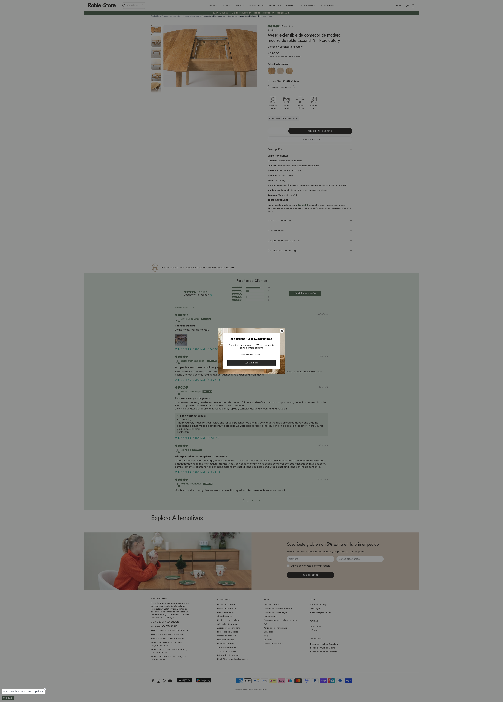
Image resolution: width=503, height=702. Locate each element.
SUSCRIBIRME (251, 362)
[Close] (282, 331)
